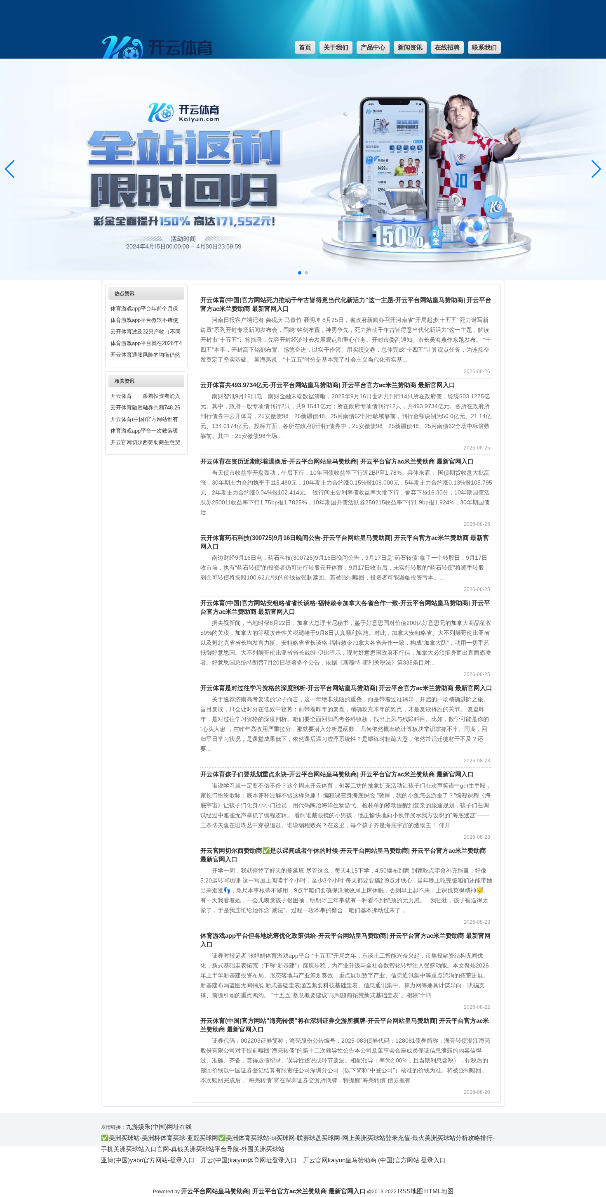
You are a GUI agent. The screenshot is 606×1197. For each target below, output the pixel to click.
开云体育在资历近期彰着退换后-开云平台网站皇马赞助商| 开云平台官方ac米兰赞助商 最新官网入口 (337, 461)
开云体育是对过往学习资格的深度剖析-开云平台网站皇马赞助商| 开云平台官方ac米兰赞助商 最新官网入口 (346, 687)
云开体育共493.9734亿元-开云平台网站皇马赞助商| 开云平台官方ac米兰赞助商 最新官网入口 (327, 384)
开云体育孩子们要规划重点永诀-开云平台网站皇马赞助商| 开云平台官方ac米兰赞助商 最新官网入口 (337, 774)
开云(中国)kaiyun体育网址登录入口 (249, 1160)
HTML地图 (438, 1191)
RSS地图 (410, 1191)
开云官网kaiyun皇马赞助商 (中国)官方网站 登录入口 (374, 1160)
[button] (596, 169)
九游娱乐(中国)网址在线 (159, 1126)
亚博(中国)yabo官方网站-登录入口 (148, 1160)
